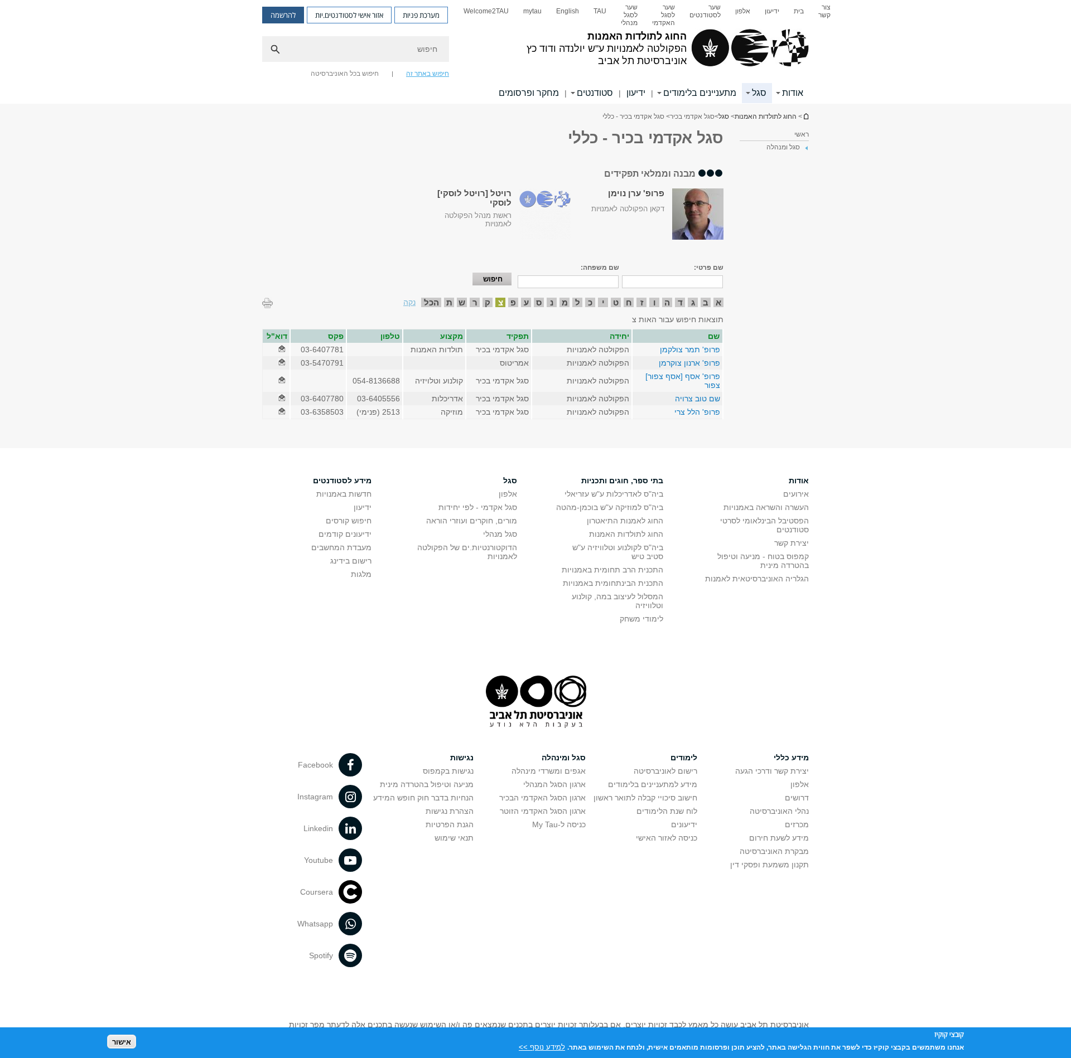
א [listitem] (718, 302)
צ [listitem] (500, 302)
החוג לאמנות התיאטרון (625, 520)
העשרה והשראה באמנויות (766, 507)
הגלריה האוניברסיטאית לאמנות (757, 578)
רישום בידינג (351, 560)
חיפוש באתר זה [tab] (427, 73)
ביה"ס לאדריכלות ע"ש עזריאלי (614, 493)
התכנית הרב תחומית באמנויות (612, 569)
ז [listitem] (641, 302)
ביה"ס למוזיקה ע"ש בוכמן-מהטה (609, 507)
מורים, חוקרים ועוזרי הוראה (471, 520)
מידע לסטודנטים (342, 480)
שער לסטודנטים (705, 11)
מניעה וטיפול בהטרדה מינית (427, 784)
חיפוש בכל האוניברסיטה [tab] (345, 73)
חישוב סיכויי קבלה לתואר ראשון (645, 797)
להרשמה (283, 15)
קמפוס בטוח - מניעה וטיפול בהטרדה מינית (763, 561)
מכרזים (797, 824)
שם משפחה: (600, 267)
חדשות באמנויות (344, 493)
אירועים (796, 493)
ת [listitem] (449, 302)
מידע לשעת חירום (779, 837)
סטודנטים (595, 93)
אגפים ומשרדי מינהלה (549, 770)
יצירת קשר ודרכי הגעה (772, 770)
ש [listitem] (462, 302)
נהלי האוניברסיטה (779, 811)
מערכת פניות (421, 15)
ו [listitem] (654, 302)
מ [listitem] (565, 302)
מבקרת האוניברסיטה (774, 851)
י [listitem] (603, 302)
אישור (121, 1041)
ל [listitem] (577, 302)
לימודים (683, 757)
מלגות (361, 574)
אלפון (742, 11)
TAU (600, 11)
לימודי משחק (641, 618)
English (567, 11)
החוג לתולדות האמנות (805, 116)
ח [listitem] (629, 302)
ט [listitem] (616, 302)
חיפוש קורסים (349, 520)
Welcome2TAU (486, 11)
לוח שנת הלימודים (666, 811)
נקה (409, 302)
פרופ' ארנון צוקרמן (689, 362)
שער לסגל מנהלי (629, 15)
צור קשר (824, 11)
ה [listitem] (667, 302)
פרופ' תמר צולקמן (690, 349)
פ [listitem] (513, 302)
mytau (532, 11)
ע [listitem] (526, 302)
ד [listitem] (680, 302)
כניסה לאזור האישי (666, 837)
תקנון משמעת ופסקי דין (769, 864)
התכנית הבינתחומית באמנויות (613, 583)
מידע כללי (791, 757)
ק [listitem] (487, 302)
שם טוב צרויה (697, 398)
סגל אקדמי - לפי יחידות (477, 507)
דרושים (797, 797)
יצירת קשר (791, 542)
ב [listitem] (705, 302)
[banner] (535, 52)
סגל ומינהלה (564, 757)
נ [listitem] (551, 302)
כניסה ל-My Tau (559, 824)
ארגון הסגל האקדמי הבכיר (542, 797)
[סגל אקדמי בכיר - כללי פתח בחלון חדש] (282, 349)
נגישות (462, 757)
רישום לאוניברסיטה (665, 770)
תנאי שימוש (454, 837)
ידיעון (772, 11)
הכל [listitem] (431, 302)
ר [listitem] (474, 302)
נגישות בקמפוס (448, 770)
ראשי (801, 134)
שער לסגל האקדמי (663, 15)
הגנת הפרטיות (450, 824)
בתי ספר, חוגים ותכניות (622, 480)
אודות (792, 93)
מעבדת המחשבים (341, 547)
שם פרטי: (708, 267)
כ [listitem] (590, 302)
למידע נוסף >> (542, 1046)
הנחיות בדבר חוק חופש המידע (423, 797)
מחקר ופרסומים (529, 93)
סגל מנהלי (500, 534)
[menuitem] (824, 15)
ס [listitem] (539, 302)
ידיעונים (684, 824)
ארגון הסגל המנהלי (554, 784)
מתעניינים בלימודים (699, 93)
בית (799, 11)
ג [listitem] (693, 302)
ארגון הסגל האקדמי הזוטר (543, 811)
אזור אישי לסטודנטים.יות (349, 15)
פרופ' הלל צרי (697, 411)
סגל (759, 93)
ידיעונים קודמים (345, 534)
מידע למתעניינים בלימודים (652, 784)
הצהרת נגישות (450, 811)
